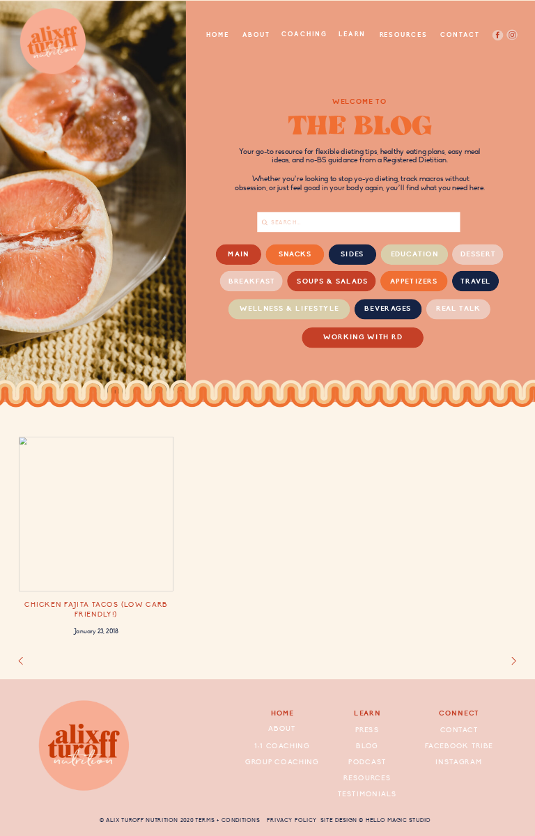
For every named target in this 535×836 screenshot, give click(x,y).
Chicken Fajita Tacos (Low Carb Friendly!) (95, 609)
